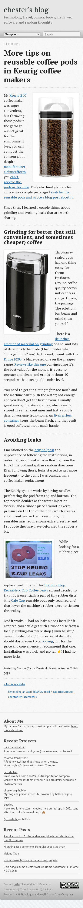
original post (44, 450)
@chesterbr (11, 819)
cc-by (17, 884)
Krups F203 (13, 359)
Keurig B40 (17, 95)
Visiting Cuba (11, 853)
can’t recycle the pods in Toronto (16, 182)
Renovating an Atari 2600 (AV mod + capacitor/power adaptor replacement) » (41, 694)
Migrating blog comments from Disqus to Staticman (34, 847)
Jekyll (42, 894)
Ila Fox (47, 889)
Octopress (67, 894)
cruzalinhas (10, 772)
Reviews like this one (30, 364)
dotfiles (8, 805)
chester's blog (26, 9)
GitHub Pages (26, 894)
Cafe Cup (18, 600)
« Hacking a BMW (14, 684)
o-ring (48, 641)
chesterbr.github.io (15, 790)
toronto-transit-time (16, 758)
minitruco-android (14, 747)
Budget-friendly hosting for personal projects (30, 860)
